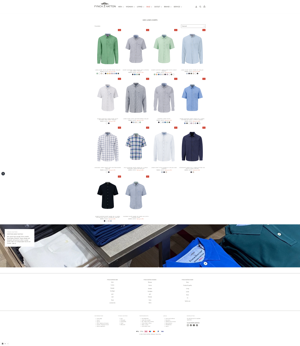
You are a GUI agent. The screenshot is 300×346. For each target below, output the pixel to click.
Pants (112, 300)
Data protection (169, 323)
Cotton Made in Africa (146, 323)
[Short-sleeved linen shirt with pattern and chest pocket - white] (106, 123)
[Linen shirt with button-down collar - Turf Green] (97, 73)
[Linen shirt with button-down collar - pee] (103, 73)
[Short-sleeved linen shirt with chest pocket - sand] (163, 74)
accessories (112, 303)
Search (98, 320)
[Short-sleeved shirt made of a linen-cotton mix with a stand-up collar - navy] (104, 221)
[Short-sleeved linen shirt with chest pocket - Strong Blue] (159, 74)
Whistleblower (169, 324)
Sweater (112, 288)
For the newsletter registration (193, 322)
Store (187, 295)
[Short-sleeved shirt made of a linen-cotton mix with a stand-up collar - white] (106, 221)
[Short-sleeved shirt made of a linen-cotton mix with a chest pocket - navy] (197, 123)
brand (167, 6)
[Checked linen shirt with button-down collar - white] (106, 172)
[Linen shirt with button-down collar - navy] (105, 73)
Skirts (150, 303)
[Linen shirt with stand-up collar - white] (195, 73)
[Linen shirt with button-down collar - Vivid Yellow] (108, 73)
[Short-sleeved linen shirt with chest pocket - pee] (169, 74)
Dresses (150, 297)
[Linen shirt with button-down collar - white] (99, 73)
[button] (3, 174)
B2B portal (123, 324)
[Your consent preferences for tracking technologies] (2, 343)
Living (187, 288)
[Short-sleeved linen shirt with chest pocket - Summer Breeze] (161, 74)
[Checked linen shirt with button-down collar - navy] (109, 172)
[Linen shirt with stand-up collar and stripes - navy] (164, 172)
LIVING (140, 6)
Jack (112, 294)
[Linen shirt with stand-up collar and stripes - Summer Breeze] (162, 172)
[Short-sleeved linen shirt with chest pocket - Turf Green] (154, 74)
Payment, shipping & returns (103, 324)
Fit (187, 298)
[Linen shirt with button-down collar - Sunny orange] (110, 73)
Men (120, 6)
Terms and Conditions (170, 318)
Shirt (112, 282)
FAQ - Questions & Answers (103, 323)
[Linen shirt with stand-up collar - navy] (189, 73)
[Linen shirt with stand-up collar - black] (197, 73)
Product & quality (187, 285)
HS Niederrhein (145, 318)
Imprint (167, 326)
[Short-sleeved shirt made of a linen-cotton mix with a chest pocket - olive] (187, 123)
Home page (99, 318)
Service (177, 6)
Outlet (157, 6)
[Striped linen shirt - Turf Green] (167, 122)
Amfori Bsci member (146, 320)
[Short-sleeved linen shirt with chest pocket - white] (173, 74)
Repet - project (145, 324)
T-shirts (112, 285)
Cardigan (112, 291)
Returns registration (101, 326)
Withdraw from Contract (171, 321)
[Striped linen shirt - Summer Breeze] (163, 122)
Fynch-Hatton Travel (146, 326)
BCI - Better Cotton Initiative (148, 321)
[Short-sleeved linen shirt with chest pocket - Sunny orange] (156, 74)
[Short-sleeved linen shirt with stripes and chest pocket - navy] (133, 74)
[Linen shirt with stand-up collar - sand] (193, 73)
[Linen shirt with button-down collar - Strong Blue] (116, 73)
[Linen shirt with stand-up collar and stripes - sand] (166, 172)
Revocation (168, 320)
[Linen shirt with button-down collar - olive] (118, 73)
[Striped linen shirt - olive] (169, 122)
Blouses (150, 282)
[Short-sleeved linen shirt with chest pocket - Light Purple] (167, 74)
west (112, 297)
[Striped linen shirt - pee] (161, 122)
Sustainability (123, 321)
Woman (129, 6)
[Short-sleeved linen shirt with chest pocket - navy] (165, 74)
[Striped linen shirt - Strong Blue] (165, 122)
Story (187, 282)
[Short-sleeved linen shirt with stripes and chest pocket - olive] (139, 74)
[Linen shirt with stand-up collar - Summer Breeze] (187, 73)
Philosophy (123, 320)
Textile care (187, 301)
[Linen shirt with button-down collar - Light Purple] (112, 73)
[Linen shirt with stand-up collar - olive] (191, 73)
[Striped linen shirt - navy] (159, 122)
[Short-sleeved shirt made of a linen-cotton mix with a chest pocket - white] (189, 123)
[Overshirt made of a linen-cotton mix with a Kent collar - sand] (193, 172)
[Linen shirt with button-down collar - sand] (101, 73)
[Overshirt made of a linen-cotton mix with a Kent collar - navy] (191, 172)
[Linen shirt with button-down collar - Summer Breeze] (114, 73)
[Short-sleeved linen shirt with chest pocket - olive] (171, 74)
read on (14, 243)
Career (122, 323)
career (187, 291)
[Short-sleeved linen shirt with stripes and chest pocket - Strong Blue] (135, 74)
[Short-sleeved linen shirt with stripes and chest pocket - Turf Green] (137, 74)
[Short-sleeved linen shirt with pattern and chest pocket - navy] (109, 123)
